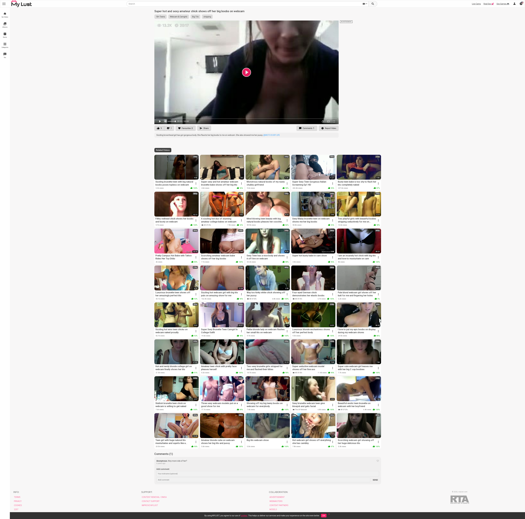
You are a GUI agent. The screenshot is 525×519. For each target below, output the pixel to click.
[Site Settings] (521, 4)
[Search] (372, 4)
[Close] (329, 515)
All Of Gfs (207, 225)
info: (16, 492)
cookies (244, 515)
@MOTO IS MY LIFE (271, 135)
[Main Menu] (4, 4)
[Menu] (514, 4)
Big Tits (195, 17)
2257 (16, 509)
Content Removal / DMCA (154, 497)
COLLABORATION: (278, 492)
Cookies (18, 505)
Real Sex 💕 (489, 4)
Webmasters (275, 501)
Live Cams (476, 4)
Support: (146, 492)
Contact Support (151, 501)
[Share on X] (333, 24)
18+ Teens (160, 17)
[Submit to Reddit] (327, 24)
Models (273, 509)
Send (375, 480)
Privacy (18, 501)
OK (323, 515)
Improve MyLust (150, 505)
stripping (207, 17)
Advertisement (277, 497)
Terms (17, 497)
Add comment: (163, 469)
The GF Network (301, 410)
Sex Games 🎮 (503, 4)
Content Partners (278, 505)
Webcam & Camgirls (178, 17)
